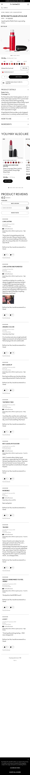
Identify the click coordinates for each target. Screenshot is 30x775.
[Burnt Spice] (24, 64)
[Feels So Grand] (5, 64)
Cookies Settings (15, 767)
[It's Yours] (13, 162)
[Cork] (29, 162)
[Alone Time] (19, 162)
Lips (11, 12)
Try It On (24, 68)
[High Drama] (22, 64)
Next (15, 660)
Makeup (7, 12)
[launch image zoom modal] (27, 50)
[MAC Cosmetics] (15, 4)
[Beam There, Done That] (6, 162)
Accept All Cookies (15, 772)
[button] (8, 299)
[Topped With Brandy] (17, 64)
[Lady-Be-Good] (9, 64)
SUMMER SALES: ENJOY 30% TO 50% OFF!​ (15, 1)
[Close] (28, 759)
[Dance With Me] (7, 64)
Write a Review (15, 203)
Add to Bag (19, 76)
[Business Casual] (16, 162)
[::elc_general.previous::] (3, 162)
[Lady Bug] (8, 162)
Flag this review (6, 257)
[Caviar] (19, 64)
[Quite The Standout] (12, 64)
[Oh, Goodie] (11, 162)
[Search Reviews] (27, 208)
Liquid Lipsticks (17, 12)
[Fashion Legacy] (2, 64)
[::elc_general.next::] (22, 162)
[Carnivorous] (14, 64)
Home (2, 12)
